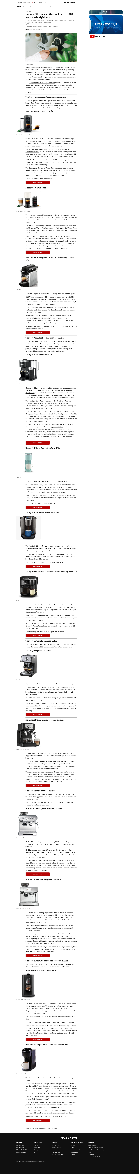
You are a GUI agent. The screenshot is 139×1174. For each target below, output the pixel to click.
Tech (39, 7)
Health (49, 7)
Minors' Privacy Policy (58, 1154)
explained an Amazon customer (59, 928)
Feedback (91, 1154)
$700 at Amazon (37, 874)
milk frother (38, 329)
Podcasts (72, 1147)
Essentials (28, 11)
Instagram (37, 1149)
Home (44, 7)
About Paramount (93, 1145)
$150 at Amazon (37, 566)
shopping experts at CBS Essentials (42, 83)
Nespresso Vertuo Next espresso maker (43, 215)
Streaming (33, 7)
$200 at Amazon (37, 443)
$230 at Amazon (37, 252)
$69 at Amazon (37, 1120)
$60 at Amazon (37, 507)
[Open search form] (121, 2)
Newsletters (73, 1145)
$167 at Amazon (37, 332)
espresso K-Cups (57, 427)
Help (89, 1152)
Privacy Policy (56, 1145)
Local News (26, 2)
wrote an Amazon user (60, 1086)
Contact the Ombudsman (95, 1156)
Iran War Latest (20, 1147)
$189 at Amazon (37, 182)
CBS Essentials (21, 7)
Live (34, 2)
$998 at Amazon (37, 955)
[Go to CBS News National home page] (69, 2)
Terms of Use (56, 1152)
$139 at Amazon (37, 635)
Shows (41, 2)
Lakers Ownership (21, 1152)
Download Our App (75, 1149)
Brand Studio (74, 1152)
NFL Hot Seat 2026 (21, 1149)
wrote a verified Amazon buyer (60, 1028)
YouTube (36, 1145)
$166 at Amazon (37, 1039)
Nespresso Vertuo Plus (36, 228)
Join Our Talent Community (96, 1149)
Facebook (37, 1147)
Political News (20, 1145)
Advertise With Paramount (95, 1147)
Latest (19, 2)
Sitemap (72, 1154)
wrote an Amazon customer (38, 239)
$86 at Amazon (37, 785)
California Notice (57, 1147)
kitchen (49, 75)
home (53, 67)
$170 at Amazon (37, 714)
